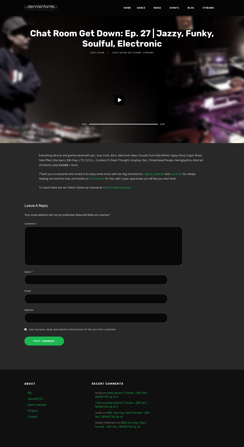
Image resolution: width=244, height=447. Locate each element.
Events (174, 7)
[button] (120, 100)
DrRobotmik (96, 178)
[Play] (74, 123)
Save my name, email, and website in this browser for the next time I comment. (72, 329)
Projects (33, 411)
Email (28, 290)
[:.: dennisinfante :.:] (41, 8)
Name (28, 271)
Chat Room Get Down (126, 52)
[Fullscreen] (174, 124)
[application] (125, 101)
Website (28, 310)
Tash (98, 403)
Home (127, 7)
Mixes (157, 7)
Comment (30, 223)
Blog (191, 7)
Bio (30, 393)
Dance (141, 7)
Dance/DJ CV (35, 399)
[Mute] (169, 124)
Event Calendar (37, 405)
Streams (208, 7)
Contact (32, 416)
